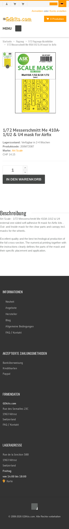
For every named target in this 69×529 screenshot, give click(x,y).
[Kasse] (24, 4)
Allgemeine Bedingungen (19, 326)
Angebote (11, 307)
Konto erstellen (58, 11)
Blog (8, 320)
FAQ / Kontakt (13, 332)
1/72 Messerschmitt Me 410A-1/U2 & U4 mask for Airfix (31, 44)
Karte (10, 481)
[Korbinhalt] (16, 4)
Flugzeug (20, 41)
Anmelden (37, 11)
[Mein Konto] (7, 4)
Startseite (7, 41)
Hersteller (11, 314)
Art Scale (17, 150)
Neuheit (9, 301)
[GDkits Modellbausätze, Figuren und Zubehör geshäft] (17, 18)
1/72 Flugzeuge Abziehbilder (40, 41)
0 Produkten (57, 18)
